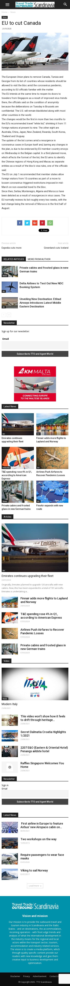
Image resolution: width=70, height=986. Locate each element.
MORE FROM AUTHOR (39, 259)
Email (5, 338)
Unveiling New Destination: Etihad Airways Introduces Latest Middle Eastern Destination (40, 302)
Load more (34, 885)
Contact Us (54, 976)
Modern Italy (10, 704)
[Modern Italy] (35, 684)
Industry (6, 467)
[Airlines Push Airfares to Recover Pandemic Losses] (52, 458)
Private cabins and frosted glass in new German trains (43, 647)
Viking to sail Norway (34, 870)
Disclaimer (15, 976)
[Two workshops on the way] (10, 843)
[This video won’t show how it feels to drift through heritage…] (10, 720)
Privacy (26, 976)
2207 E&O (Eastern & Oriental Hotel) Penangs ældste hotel (44, 749)
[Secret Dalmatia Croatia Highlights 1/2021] (10, 735)
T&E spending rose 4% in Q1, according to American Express (17, 475)
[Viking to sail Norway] (10, 874)
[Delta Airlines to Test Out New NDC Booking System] (10, 287)
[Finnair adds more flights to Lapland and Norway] (52, 424)
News (12, 12)
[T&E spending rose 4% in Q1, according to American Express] (18, 458)
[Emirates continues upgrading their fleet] (18, 424)
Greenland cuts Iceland (56, 247)
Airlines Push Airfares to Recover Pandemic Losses (42, 631)
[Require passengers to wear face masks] (10, 858)
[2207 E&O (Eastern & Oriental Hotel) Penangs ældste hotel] (10, 751)
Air (4, 291)
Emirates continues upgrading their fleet (27, 576)
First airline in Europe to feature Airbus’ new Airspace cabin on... (42, 825)
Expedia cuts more (11, 247)
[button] (65, 4)
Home (4, 12)
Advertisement (39, 976)
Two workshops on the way (38, 839)
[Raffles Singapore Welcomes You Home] (10, 767)
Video (5, 699)
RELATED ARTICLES (14, 259)
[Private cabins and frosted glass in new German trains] (10, 271)
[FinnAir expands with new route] (52, 492)
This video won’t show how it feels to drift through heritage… (43, 718)
